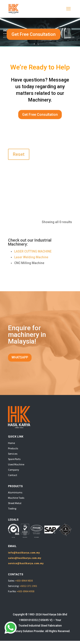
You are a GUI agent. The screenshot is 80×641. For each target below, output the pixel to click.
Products (13, 448)
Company (13, 469)
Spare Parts (14, 459)
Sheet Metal (14, 503)
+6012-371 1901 (28, 586)
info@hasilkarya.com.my (24, 552)
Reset (18, 154)
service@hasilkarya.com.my (26, 563)
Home (11, 443)
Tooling (12, 508)
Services (12, 453)
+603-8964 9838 (24, 580)
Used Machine (16, 464)
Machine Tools (16, 497)
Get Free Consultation (34, 34)
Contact (12, 475)
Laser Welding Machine (31, 257)
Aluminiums (15, 492)
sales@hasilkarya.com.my (24, 558)
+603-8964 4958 (25, 591)
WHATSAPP (20, 357)
